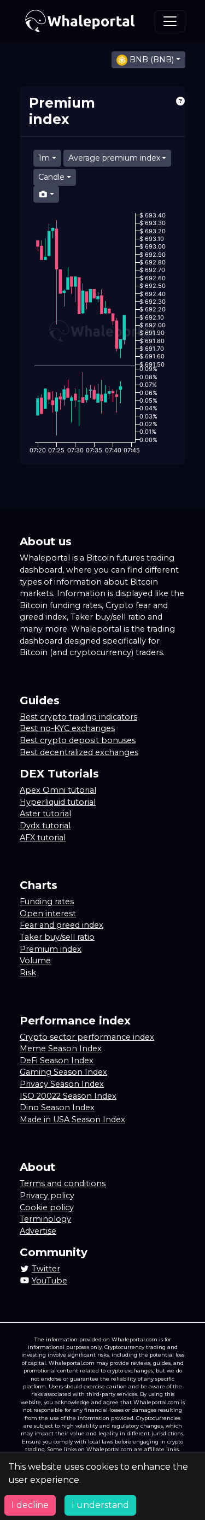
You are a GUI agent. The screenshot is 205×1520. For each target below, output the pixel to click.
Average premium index (114, 158)
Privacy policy (47, 1195)
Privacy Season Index (62, 1084)
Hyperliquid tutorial (58, 802)
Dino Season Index (57, 1107)
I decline (30, 1505)
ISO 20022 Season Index (68, 1096)
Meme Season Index (61, 1048)
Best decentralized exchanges (79, 752)
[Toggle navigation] (170, 21)
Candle (51, 177)
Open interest (48, 913)
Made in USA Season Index (72, 1119)
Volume (35, 960)
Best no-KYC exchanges (67, 728)
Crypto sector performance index (87, 1037)
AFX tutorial (43, 838)
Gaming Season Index (63, 1072)
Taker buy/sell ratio (57, 937)
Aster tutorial (45, 813)
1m (44, 158)
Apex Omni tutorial (58, 790)
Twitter (46, 1269)
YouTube (49, 1281)
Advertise (38, 1231)
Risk (28, 972)
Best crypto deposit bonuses (78, 740)
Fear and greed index (61, 925)
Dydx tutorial (45, 825)
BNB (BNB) (152, 59)
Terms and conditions (63, 1183)
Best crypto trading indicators (78, 717)
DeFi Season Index (56, 1060)
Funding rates (47, 901)
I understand (100, 1505)
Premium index (50, 949)
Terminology (45, 1219)
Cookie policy (47, 1207)
